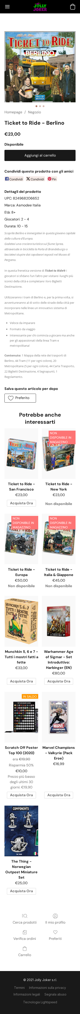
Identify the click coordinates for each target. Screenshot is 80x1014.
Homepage (13, 112)
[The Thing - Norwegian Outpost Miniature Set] (21, 831)
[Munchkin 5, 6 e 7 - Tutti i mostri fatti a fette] (21, 621)
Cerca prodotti (25, 922)
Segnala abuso (55, 994)
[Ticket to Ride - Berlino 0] (40, 66)
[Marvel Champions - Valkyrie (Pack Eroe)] (59, 717)
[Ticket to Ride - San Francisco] (21, 453)
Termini (19, 988)
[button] (40, 6)
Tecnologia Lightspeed (40, 1002)
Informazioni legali (27, 994)
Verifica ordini (24, 938)
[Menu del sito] (7, 6)
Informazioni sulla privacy (47, 988)
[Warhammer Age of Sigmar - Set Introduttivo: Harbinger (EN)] (59, 621)
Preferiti (55, 938)
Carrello (24, 955)
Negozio (34, 112)
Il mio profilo (55, 922)
